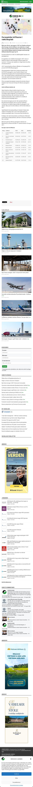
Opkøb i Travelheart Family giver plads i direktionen (14, 426)
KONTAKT (29, 4)
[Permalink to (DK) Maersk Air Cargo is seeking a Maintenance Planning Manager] (4, 573)
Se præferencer (16, 782)
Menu (6, 2)
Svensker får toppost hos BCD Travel (10, 420)
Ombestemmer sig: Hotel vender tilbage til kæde (13, 418)
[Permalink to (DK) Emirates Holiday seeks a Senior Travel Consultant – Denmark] (4, 550)
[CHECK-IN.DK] (17, 17)
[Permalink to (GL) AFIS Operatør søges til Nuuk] (4, 527)
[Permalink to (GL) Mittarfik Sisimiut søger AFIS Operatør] (4, 522)
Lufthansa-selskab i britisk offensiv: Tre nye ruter (15, 317)
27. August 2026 (27, 597)
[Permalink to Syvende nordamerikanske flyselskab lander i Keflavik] (16, 292)
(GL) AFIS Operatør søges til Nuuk (15, 524)
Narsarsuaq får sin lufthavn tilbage (9, 615)
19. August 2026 (20, 615)
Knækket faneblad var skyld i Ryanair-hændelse (17, 619)
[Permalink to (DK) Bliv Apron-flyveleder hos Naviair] (4, 556)
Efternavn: (4, 355)
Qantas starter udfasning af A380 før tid (11, 392)
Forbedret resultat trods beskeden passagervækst (14, 402)
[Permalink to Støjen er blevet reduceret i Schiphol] (16, 249)
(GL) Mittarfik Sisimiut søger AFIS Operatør (17, 518)
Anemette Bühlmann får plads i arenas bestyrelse (14, 424)
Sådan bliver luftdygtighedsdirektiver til (12, 229)
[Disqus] (16, 180)
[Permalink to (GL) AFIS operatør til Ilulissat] (4, 533)
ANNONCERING (11, 4)
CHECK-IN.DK (11, 590)
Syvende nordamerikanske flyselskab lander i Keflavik (16, 294)
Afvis (16, 778)
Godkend (16, 774)
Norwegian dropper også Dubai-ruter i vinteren (14, 339)
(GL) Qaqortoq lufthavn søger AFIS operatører (18, 512)
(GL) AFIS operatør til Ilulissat (14, 529)
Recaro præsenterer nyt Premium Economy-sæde (14, 404)
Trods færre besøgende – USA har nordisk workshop (14, 415)
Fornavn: (4, 350)
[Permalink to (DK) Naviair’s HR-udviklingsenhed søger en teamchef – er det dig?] (4, 504)
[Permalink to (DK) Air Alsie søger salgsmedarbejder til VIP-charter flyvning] (4, 539)
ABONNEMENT (4, 4)
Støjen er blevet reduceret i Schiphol (11, 251)
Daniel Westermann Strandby (15, 599)
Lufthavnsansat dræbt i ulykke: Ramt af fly (12, 397)
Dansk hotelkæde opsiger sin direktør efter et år (13, 431)
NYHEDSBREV (17, 4)
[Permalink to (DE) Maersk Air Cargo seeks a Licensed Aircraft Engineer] (4, 567)
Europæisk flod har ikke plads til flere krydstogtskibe (14, 422)
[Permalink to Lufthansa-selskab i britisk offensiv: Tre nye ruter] (16, 315)
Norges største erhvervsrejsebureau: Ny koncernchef (14, 429)
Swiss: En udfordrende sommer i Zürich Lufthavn (13, 394)
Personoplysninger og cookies (16, 785)
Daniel (9, 608)
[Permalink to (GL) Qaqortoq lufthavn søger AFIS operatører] (4, 516)
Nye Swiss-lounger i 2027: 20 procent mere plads (15, 272)
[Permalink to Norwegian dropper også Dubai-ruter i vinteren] (16, 337)
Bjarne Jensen (11, 617)
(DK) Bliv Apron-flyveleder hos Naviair (16, 552)
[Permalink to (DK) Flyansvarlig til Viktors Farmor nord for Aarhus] (4, 510)
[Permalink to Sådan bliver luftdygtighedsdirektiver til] (16, 227)
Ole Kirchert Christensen (7, 755)
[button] (30, 759)
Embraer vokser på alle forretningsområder (12, 399)
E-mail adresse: (6, 360)
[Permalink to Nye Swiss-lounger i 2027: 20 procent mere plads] (16, 270)
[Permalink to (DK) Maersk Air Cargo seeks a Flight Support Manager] (4, 562)
